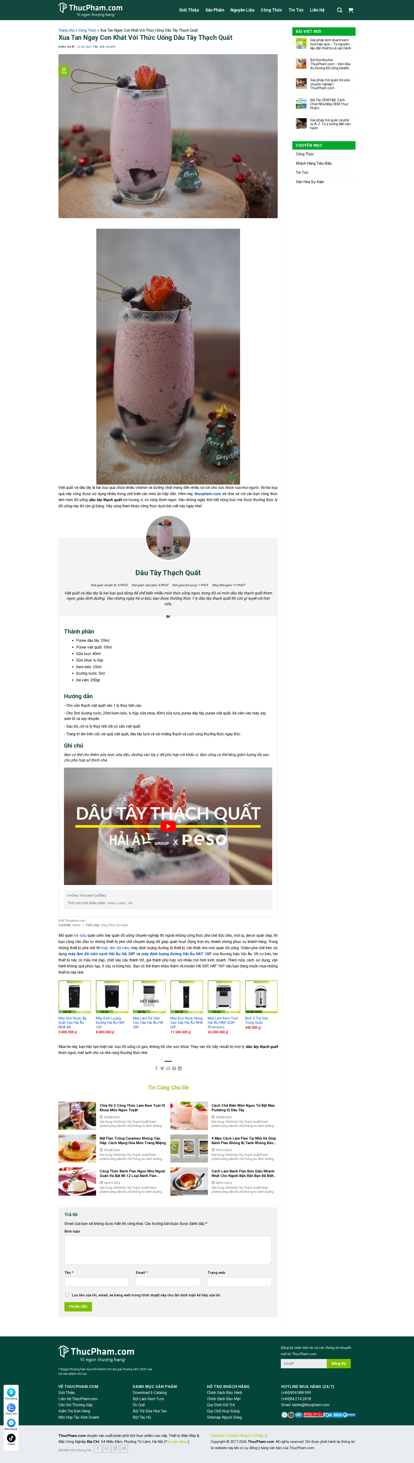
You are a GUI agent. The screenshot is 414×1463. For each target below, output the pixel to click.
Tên (69, 1273)
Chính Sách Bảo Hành (224, 1392)
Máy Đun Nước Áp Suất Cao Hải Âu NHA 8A (72, 1022)
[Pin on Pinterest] (174, 1068)
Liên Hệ (317, 10)
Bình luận (72, 1231)
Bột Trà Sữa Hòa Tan (150, 1411)
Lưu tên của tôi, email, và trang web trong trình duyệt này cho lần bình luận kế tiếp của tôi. (146, 1295)
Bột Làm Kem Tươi (148, 1399)
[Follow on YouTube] (124, 1449)
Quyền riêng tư (240, 1435)
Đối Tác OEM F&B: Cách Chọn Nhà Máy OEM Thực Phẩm (329, 104)
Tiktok (11, 1444)
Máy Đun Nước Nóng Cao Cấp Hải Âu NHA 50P (186, 1022)
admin (110, 46)
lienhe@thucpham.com (310, 1405)
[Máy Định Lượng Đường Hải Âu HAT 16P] (112, 996)
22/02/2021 (85, 46)
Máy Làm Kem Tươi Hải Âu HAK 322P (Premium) (223, 1022)
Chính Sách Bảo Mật (224, 1399)
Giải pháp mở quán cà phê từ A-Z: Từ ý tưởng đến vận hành (330, 124)
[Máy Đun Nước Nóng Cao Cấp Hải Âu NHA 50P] (186, 996)
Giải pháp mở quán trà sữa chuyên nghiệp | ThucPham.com (330, 84)
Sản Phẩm (214, 10)
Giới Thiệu (189, 10)
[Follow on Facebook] (98, 1449)
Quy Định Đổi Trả (221, 1405)
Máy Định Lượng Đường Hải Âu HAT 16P (110, 1022)
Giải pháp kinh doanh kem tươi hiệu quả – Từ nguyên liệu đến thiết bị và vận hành (330, 44)
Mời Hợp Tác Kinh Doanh (78, 1417)
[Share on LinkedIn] (180, 1068)
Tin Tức (296, 10)
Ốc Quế (139, 1405)
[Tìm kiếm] (339, 10)
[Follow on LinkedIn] (115, 1449)
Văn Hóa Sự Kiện (310, 182)
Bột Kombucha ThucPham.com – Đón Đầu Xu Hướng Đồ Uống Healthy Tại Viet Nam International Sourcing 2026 (330, 64)
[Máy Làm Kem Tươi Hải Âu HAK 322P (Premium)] (224, 996)
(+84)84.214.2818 (296, 1399)
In (168, 616)
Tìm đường (11, 1398)
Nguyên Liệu (242, 10)
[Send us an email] (107, 1449)
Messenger (11, 1429)
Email (142, 1273)
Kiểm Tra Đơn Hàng (74, 1411)
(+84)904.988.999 (296, 1392)
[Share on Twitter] (162, 1068)
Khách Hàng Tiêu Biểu (314, 163)
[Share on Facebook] (156, 1068)
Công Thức (271, 10)
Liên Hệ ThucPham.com (78, 1399)
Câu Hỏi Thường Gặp (75, 1405)
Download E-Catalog (150, 1392)
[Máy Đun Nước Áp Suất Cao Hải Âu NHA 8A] (74, 996)
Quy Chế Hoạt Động (223, 1411)
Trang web (216, 1273)
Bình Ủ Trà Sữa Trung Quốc (256, 1020)
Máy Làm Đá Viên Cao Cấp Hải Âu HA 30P (148, 1022)
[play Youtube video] (168, 826)
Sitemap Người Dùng (224, 1417)
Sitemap (217, 1435)
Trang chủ (66, 30)
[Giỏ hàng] (352, 10)
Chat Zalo (11, 1413)
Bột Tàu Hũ (142, 1417)
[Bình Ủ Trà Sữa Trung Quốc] (261, 996)
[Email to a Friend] (168, 1068)
